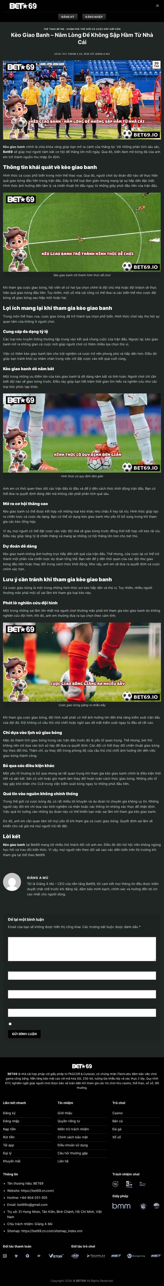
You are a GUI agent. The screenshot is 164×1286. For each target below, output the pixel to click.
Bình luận (15, 933)
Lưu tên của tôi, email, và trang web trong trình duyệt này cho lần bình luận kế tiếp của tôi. (76, 1024)
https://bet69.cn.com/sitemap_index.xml (51, 1231)
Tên (12, 968)
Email (13, 987)
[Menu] (157, 6)
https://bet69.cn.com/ (37, 1191)
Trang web (15, 1005)
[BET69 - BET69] (23, 6)
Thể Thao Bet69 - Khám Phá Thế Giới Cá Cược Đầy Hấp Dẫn (82, 29)
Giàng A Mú (102, 54)
